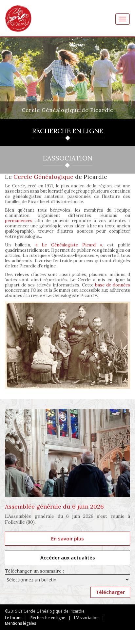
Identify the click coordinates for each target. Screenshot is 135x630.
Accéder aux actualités (67, 557)
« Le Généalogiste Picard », (69, 245)
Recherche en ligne (47, 617)
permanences (18, 220)
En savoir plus (67, 538)
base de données (112, 285)
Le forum (13, 617)
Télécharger (110, 592)
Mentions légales (20, 623)
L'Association (86, 617)
